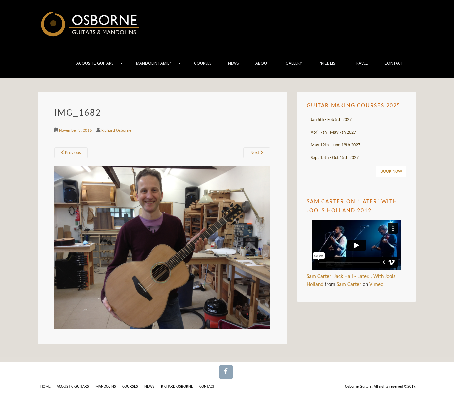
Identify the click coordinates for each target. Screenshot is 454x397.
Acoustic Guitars (94, 63)
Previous (72, 152)
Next (255, 152)
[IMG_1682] (162, 247)
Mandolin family (153, 63)
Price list (328, 63)
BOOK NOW (391, 171)
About (262, 63)
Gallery (294, 63)
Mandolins (105, 387)
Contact (393, 63)
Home (45, 387)
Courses (202, 63)
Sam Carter (349, 284)
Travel (361, 63)
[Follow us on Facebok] (226, 372)
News (233, 63)
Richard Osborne (116, 130)
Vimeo (376, 284)
